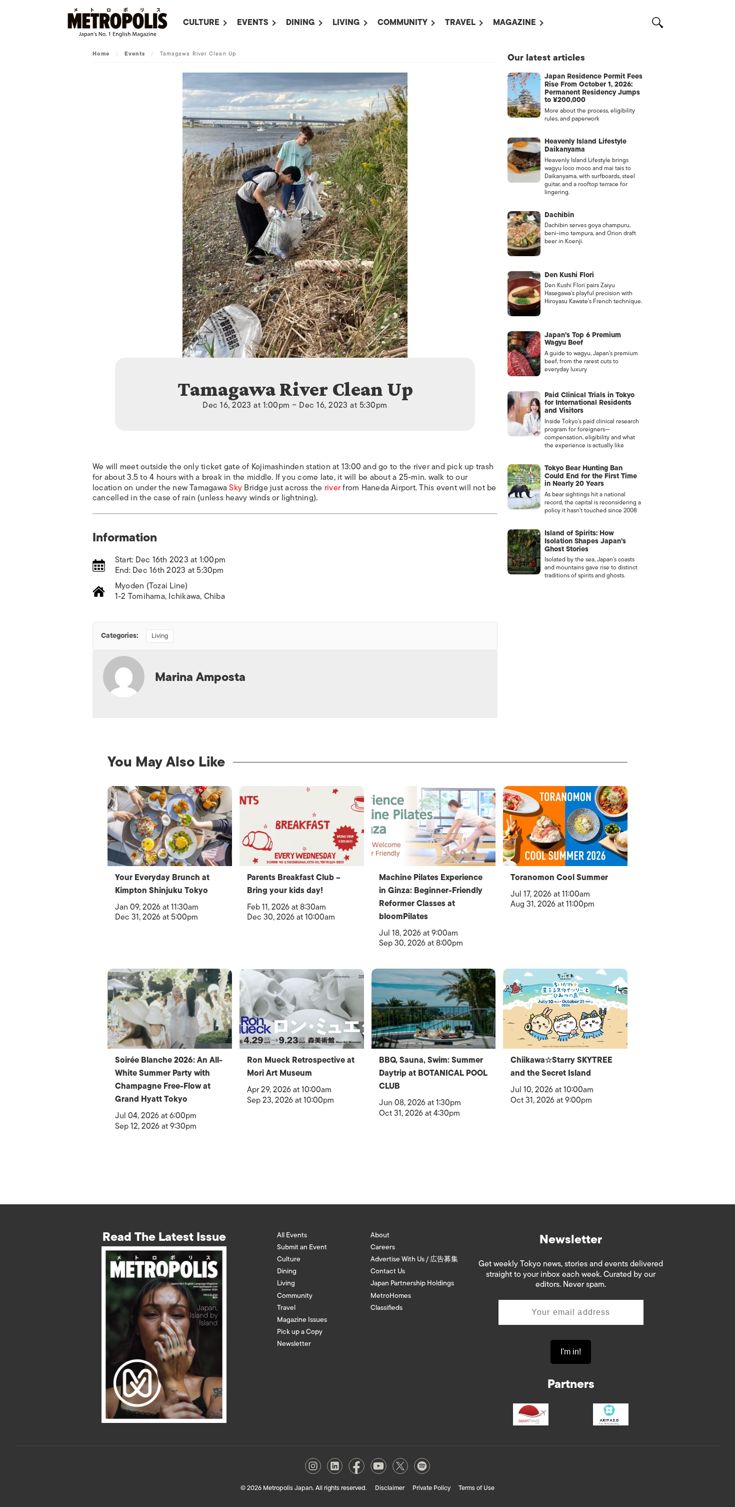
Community (403, 22)
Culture (201, 22)
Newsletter (294, 1343)
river (332, 487)
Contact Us (387, 1271)
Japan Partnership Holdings (412, 1283)
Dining (300, 22)
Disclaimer (389, 1487)
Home (101, 53)
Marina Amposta (200, 676)
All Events (292, 1235)
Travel (460, 22)
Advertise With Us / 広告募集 (414, 1259)
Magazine (514, 22)
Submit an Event (302, 1247)
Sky (235, 487)
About (380, 1235)
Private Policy (431, 1487)
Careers (382, 1247)
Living (346, 22)
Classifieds (386, 1307)
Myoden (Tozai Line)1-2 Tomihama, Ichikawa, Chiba (170, 591)
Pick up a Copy (299, 1331)
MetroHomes (390, 1295)
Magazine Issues (302, 1319)
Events (252, 22)
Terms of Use (476, 1487)
